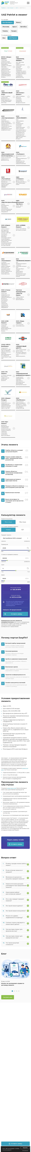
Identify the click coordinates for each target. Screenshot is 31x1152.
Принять (25, 1147)
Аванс (3, 575)
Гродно (14, 31)
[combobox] (15, 538)
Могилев (6, 26)
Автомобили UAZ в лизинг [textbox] (12, 538)
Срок (2, 564)
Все (4, 38)
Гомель (5, 31)
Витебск (23, 26)
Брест (14, 26)
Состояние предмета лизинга (9, 526)
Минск (18, 22)
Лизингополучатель (6, 518)
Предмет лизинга (6, 535)
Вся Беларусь (8, 22)
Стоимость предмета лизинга (9, 554)
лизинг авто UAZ (11, 788)
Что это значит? (6, 1149)
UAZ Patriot (13, 38)
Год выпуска (4, 544)
